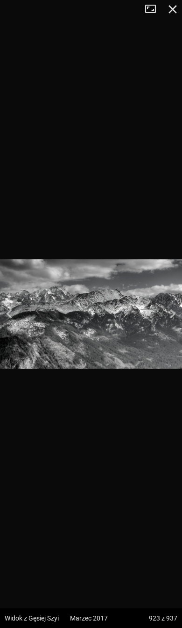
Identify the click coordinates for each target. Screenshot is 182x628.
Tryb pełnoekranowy (154, 9)
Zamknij (172, 9)
